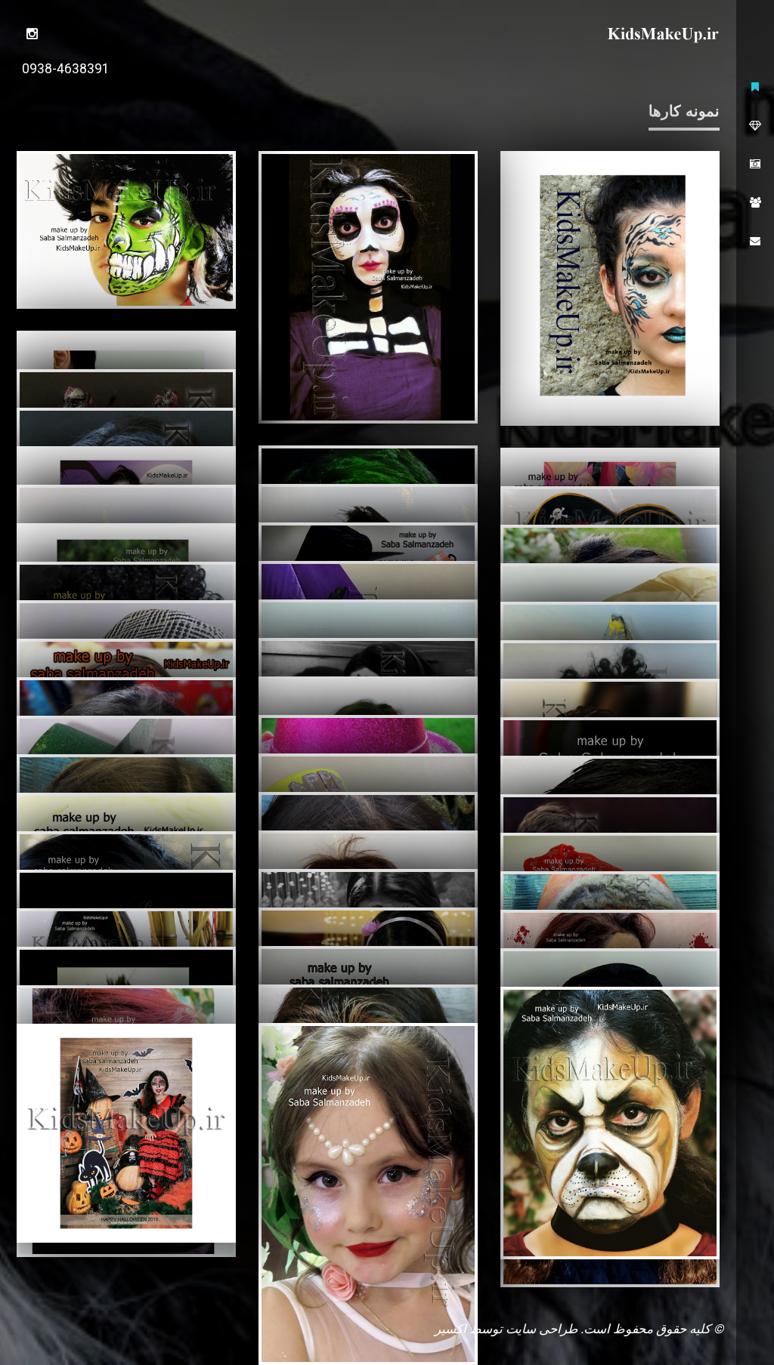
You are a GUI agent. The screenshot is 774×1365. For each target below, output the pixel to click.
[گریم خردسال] (610, 288)
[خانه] (755, 87)
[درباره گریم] (755, 125)
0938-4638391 (66, 68)
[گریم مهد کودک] (610, 1123)
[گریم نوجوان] (368, 287)
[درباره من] (755, 202)
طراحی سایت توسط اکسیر (506, 1328)
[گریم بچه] (126, 1133)
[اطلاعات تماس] (755, 241)
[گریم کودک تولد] (368, 1194)
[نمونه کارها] (755, 164)
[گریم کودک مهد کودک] (126, 230)
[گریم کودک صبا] (32, 34)
